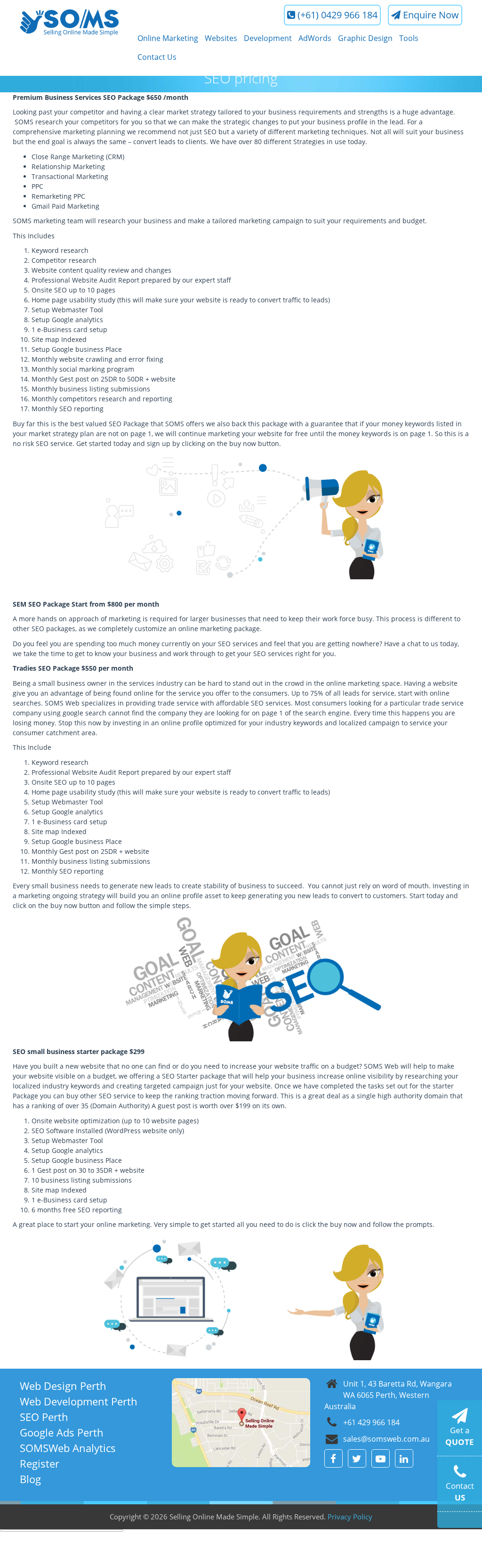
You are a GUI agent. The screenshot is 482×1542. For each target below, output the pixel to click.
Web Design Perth (63, 1386)
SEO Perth (44, 1417)
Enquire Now (431, 14)
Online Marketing (167, 38)
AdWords (314, 38)
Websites (221, 38)
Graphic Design (365, 38)
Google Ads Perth (62, 1432)
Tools (408, 38)
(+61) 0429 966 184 (337, 14)
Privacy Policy (350, 1516)
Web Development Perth (78, 1401)
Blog (30, 1479)
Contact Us (157, 57)
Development (268, 38)
